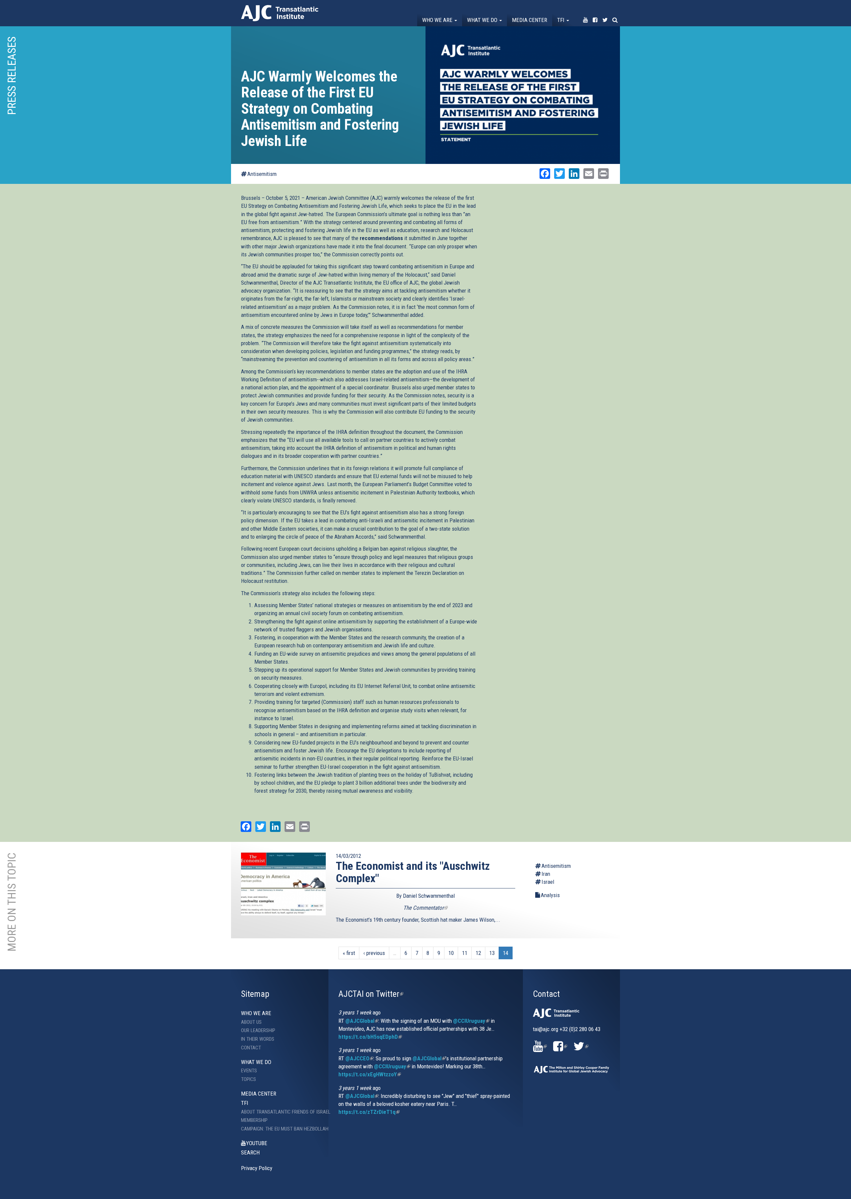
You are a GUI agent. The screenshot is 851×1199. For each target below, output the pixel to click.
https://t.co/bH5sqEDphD (370, 1036)
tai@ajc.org (545, 1029)
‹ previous (374, 953)
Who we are (438, 20)
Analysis (550, 895)
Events (249, 1071)
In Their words (257, 1039)
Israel (548, 881)
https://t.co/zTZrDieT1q (369, 1112)
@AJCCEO (359, 1058)
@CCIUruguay (471, 1020)
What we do (483, 20)
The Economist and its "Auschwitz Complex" (413, 872)
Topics (248, 1079)
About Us (251, 1022)
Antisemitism (262, 174)
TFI (561, 20)
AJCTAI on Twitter (370, 994)
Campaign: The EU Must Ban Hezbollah (279, 1129)
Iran (546, 873)
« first (349, 953)
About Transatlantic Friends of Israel (279, 1112)
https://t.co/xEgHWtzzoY (369, 1074)
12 (478, 953)
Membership (254, 1120)
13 (492, 953)
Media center (529, 20)
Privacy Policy (256, 1168)
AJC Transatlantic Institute (279, 13)
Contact (251, 1048)
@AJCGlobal (361, 1020)
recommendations (381, 238)
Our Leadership (258, 1030)
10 (451, 953)
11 (464, 953)
